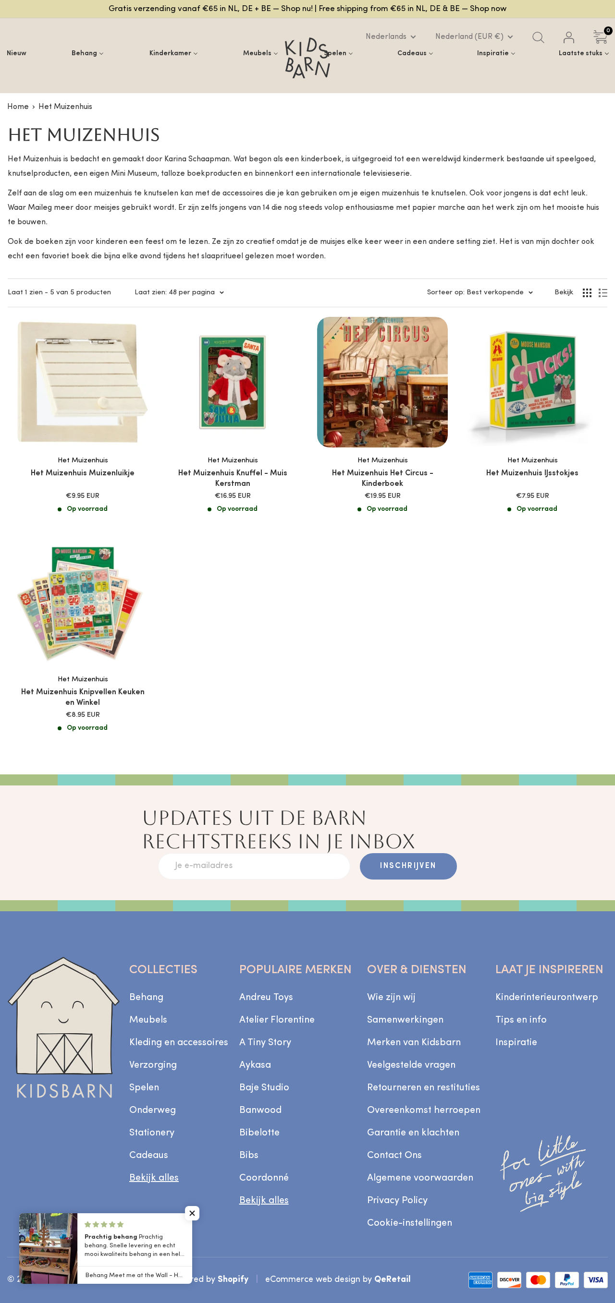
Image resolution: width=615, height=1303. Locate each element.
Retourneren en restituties (423, 1088)
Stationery (151, 1133)
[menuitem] (16, 53)
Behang (146, 997)
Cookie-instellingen (409, 1223)
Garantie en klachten (413, 1133)
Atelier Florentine (277, 1020)
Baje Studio (264, 1088)
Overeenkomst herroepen (423, 1110)
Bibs (248, 1155)
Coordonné (264, 1178)
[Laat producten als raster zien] (587, 293)
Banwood (260, 1110)
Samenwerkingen (405, 1020)
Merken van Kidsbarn (414, 1043)
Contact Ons (394, 1155)
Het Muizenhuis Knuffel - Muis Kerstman (232, 479)
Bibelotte (259, 1133)
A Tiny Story (265, 1043)
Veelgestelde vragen (411, 1065)
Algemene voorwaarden (420, 1178)
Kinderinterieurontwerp (546, 997)
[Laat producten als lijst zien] (603, 293)
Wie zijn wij (391, 997)
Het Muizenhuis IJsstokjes (532, 473)
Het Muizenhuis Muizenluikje (83, 473)
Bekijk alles (154, 1178)
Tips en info (521, 1020)
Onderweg (152, 1110)
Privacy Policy (397, 1201)
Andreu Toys (266, 997)
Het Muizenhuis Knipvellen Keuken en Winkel (83, 697)
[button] (192, 1213)
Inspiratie (516, 1043)
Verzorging (153, 1065)
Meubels (148, 1020)
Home (18, 107)
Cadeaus (148, 1155)
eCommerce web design (312, 1279)
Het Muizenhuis (65, 107)
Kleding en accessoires (178, 1043)
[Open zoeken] (538, 37)
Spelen (144, 1088)
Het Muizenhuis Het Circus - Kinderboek (382, 479)
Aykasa (255, 1065)
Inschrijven (408, 866)
